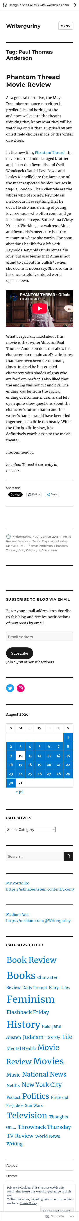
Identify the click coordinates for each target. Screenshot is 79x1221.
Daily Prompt (34, 987)
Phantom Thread (50, 152)
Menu (65, 25)
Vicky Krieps (26, 550)
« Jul (19, 792)
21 (58, 764)
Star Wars (34, 1105)
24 (20, 774)
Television (27, 1116)
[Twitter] (10, 688)
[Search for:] (35, 856)
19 (39, 764)
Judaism (33, 1037)
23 (11, 774)
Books (21, 976)
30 (11, 783)
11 (30, 755)
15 (68, 755)
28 (58, 774)
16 (11, 764)
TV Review (20, 1136)
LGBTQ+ (52, 1037)
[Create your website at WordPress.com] (39, 5)
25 (30, 774)
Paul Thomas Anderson (36, 545)
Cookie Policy (28, 1203)
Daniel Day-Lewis (44, 541)
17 (20, 764)
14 (59, 755)
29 (68, 774)
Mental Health (21, 1048)
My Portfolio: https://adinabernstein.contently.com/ (40, 886)
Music (13, 1075)
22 (68, 764)
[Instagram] (21, 688)
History (23, 1024)
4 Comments (48, 550)
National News (44, 1074)
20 (49, 764)
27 (49, 774)
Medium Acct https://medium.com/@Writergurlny (38, 918)
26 (39, 774)
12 (39, 755)
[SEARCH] (68, 856)
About (11, 1165)
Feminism (31, 999)
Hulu (46, 1026)
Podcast (13, 1097)
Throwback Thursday (44, 1127)
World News (47, 1136)
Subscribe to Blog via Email (38, 599)
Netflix (13, 1085)
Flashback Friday (28, 1012)
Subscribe (19, 653)
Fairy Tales (59, 987)
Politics (35, 1096)
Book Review (31, 960)
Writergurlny (23, 26)
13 (49, 755)
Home (11, 1176)
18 (30, 764)
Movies (23, 541)
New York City (42, 1084)
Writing (14, 1143)
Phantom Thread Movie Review (33, 80)
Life (67, 1037)
